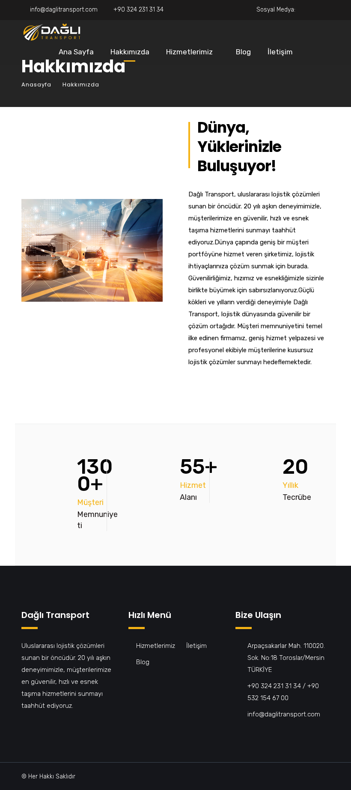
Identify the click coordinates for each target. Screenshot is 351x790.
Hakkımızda (129, 52)
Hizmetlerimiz (189, 52)
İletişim (280, 52)
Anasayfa (36, 84)
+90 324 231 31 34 (138, 9)
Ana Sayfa (76, 52)
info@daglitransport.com (64, 9)
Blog (243, 52)
